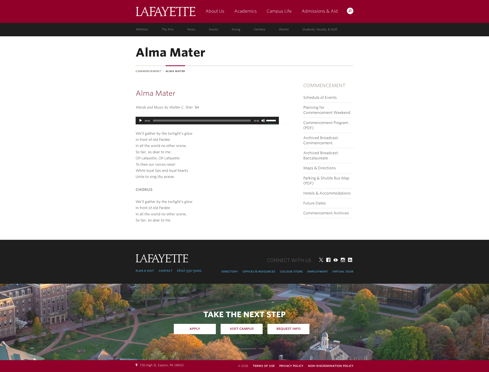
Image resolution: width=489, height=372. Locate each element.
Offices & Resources (259, 271)
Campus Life (279, 11)
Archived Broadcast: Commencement (321, 140)
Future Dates (314, 203)
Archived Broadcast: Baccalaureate (321, 155)
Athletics (142, 29)
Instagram (343, 260)
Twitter (321, 260)
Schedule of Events (320, 97)
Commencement (148, 71)
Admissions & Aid (320, 11)
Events (213, 29)
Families (259, 29)
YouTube (335, 260)
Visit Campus (242, 328)
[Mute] (263, 120)
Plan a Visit (145, 270)
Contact (165, 270)
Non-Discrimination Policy (330, 366)
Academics (245, 11)
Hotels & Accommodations (327, 193)
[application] (207, 120)
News (191, 29)
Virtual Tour (342, 271)
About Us (215, 11)
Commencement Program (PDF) (325, 125)
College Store (291, 271)
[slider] (271, 120)
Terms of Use (264, 366)
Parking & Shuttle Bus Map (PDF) (326, 181)
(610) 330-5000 (189, 270)
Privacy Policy (291, 366)
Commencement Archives (326, 213)
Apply (194, 328)
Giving (236, 29)
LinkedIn (350, 260)
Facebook (328, 260)
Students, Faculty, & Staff (319, 29)
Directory (230, 271)
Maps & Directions (319, 168)
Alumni (284, 29)
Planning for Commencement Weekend (326, 110)
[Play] (140, 120)
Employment (317, 271)
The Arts (168, 29)
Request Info (288, 328)
